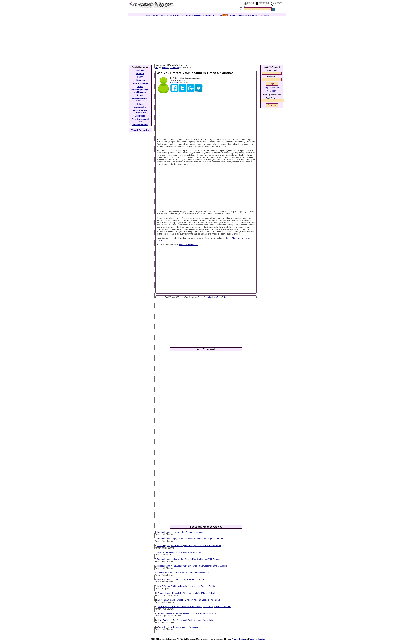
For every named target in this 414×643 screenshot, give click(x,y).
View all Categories (140, 130)
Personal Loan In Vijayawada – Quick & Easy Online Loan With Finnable (189, 559)
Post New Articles (250, 15)
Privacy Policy (238, 639)
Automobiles (140, 107)
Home (250, 3)
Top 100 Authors (152, 15)
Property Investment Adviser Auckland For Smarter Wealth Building (187, 613)
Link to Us (264, 15)
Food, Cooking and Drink (140, 120)
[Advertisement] (207, 40)
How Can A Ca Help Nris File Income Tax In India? (179, 552)
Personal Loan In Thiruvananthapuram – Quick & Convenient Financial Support (192, 566)
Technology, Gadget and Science (140, 91)
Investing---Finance (170, 68)
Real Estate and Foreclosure (140, 111)
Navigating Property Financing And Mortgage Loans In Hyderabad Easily (189, 545)
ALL (156, 68)
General (140, 74)
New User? (272, 91)
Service (140, 95)
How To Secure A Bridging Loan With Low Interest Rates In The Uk (186, 586)
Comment (174, 83)
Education (140, 80)
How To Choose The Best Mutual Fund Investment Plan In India (185, 620)
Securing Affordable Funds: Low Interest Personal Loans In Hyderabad (189, 600)
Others (140, 104)
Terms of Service (257, 639)
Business (140, 70)
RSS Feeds (217, 15)
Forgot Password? (272, 88)
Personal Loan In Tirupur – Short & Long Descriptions (180, 532)
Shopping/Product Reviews (140, 99)
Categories (185, 15)
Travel (140, 86)
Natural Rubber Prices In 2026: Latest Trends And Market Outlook (186, 593)
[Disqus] (206, 396)
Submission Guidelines (201, 15)
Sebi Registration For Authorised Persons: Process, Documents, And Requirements (194, 607)
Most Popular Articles (170, 15)
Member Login (236, 15)
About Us (263, 3)
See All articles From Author (216, 297)
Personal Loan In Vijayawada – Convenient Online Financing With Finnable (190, 539)
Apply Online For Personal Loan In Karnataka (178, 627)
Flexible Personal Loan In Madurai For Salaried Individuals (183, 573)
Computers (140, 116)
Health (140, 77)
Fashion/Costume (140, 125)
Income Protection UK (188, 244)
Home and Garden (140, 83)
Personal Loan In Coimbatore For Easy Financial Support (182, 579)
